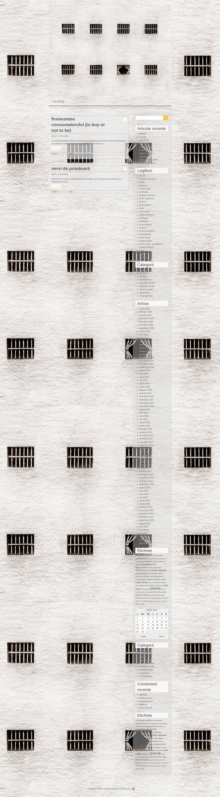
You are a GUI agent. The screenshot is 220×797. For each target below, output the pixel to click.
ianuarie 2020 (145, 354)
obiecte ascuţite (146, 289)
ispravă (142, 134)
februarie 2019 (145, 390)
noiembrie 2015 (146, 514)
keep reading (56, 148)
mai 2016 (143, 497)
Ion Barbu (143, 192)
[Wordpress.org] (133, 789)
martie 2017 (144, 465)
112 (151, 701)
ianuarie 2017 (145, 471)
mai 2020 (143, 341)
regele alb (151, 595)
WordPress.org (124, 789)
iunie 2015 (144, 530)
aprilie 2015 (144, 536)
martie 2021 (144, 309)
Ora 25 (142, 176)
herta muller (153, 573)
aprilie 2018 (144, 422)
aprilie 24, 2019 (56, 136)
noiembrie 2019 (146, 361)
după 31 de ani (146, 153)
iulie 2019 (143, 374)
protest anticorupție (158, 592)
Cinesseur (143, 218)
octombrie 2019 (146, 364)
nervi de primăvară (70, 168)
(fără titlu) (143, 143)
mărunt (146, 585)
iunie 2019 (144, 377)
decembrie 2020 (146, 318)
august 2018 (144, 409)
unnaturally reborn (147, 163)
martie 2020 (144, 348)
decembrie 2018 (146, 396)
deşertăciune (157, 567)
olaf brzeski (159, 585)
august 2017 (144, 449)
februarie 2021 (145, 312)
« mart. (143, 636)
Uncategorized (63, 153)
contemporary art (152, 561)
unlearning (144, 140)
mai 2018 (143, 419)
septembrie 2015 (146, 520)
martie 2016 (144, 504)
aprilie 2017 (144, 461)
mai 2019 (143, 380)
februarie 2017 (145, 468)
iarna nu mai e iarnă (148, 160)
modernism (157, 582)
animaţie (156, 555)
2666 (137, 555)
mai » (161, 636)
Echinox (143, 228)
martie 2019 (144, 387)
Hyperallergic (145, 234)
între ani (142, 156)
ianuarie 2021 (145, 315)
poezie (155, 588)
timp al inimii (164, 598)
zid (143, 604)
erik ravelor (147, 570)
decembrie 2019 (146, 357)
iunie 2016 (144, 494)
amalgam (143, 270)
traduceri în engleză (141, 601)
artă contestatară (153, 558)
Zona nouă (144, 211)
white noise (144, 698)
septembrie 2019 (146, 367)
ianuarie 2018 (145, 432)
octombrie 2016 (146, 481)
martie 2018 (144, 426)
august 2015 (144, 523)
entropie (143, 276)
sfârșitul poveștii (159, 595)
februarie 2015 (145, 543)
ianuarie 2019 (145, 393)
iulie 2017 (143, 452)
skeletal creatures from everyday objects (148, 598)
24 (148, 628)
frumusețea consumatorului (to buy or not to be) (78, 125)
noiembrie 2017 (146, 439)
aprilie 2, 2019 (56, 174)
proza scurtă (141, 595)
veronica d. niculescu (154, 601)
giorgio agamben (159, 570)
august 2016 (144, 488)
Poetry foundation (147, 231)
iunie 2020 (144, 338)
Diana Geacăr (145, 225)
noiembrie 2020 (146, 322)
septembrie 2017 (146, 445)
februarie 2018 (145, 429)
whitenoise (144, 254)
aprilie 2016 (144, 501)
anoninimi (143, 273)
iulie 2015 (143, 527)
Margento (143, 185)
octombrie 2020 (146, 325)
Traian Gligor (145, 189)
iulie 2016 (143, 491)
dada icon (162, 561)
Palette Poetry (145, 241)
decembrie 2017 (146, 435)
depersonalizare (141, 567)
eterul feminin (145, 280)
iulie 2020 (143, 335)
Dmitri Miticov (145, 205)
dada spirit (138, 564)
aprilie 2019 (144, 383)
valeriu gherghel (146, 215)
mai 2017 (143, 458)
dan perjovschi (149, 564)
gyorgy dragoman (142, 573)
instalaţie (145, 576)
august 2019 (144, 370)
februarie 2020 (145, 351)
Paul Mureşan (145, 589)
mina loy (150, 582)
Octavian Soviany (147, 195)
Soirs (141, 208)
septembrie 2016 (146, 484)
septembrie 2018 (146, 406)
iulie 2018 (143, 413)
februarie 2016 (145, 507)
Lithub (142, 251)
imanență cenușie (147, 283)
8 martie (142, 137)
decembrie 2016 (146, 475)
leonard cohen (160, 579)
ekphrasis (139, 570)
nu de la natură (146, 150)
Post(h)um (143, 221)
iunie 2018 (144, 416)
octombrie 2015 (146, 517)
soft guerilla (144, 293)
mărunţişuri (152, 585)
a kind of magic (146, 147)
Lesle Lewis (144, 237)
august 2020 (144, 331)
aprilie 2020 (144, 344)
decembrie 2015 (146, 510)
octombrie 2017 (146, 442)
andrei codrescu (146, 555)
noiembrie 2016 (146, 478)
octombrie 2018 (146, 403)
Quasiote (143, 257)
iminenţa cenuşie (147, 286)
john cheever (148, 579)
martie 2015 (144, 540)
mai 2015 (143, 533)
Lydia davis (141, 582)
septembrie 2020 (146, 328)
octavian (143, 701)
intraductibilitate (154, 576)
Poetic (142, 182)
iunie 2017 (144, 455)
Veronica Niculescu (148, 179)
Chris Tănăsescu (147, 198)
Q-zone (142, 202)
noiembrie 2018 (146, 400)
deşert (151, 567)
